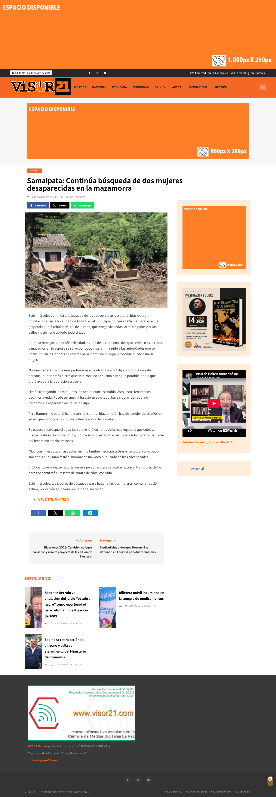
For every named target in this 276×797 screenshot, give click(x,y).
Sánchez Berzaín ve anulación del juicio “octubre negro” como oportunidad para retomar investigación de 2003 (67, 604)
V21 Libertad (198, 73)
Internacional (198, 87)
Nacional (99, 87)
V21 (46, 623)
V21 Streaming (240, 73)
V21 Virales (258, 73)
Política (79, 87)
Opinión (161, 87)
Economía (119, 87)
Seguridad (141, 87)
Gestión (221, 87)
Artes (176, 87)
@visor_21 (197, 468)
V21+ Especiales (218, 73)
